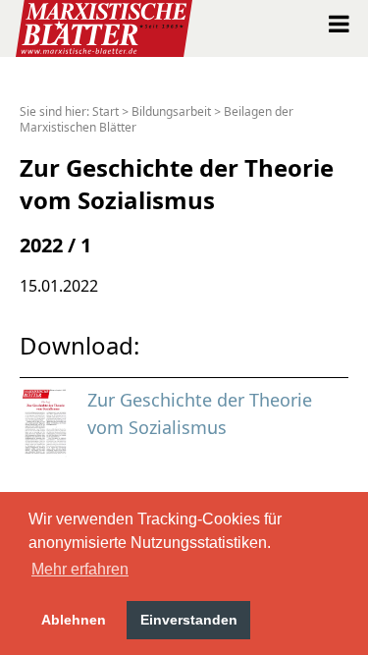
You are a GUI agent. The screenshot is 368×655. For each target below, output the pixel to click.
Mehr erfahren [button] (80, 569)
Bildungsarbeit (171, 111)
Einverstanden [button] (188, 620)
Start (105, 111)
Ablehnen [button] (73, 620)
